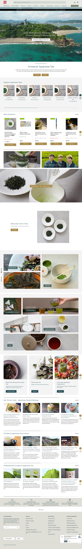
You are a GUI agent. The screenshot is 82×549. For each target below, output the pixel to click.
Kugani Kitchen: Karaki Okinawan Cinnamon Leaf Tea (40, 134)
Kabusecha (22, 97)
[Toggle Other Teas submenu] (38, 5)
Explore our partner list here (60, 9)
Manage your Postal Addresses (54, 529)
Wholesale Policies (70, 520)
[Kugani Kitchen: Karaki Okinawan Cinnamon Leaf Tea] (41, 124)
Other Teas (35, 5)
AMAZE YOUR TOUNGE (49, 329)
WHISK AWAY (47, 285)
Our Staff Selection (35, 186)
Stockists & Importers (71, 529)
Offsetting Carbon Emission (31, 529)
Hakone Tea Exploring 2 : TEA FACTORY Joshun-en (69, 448)
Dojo (75, 504)
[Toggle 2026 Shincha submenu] (10, 5)
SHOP (10, 345)
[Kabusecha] (21, 90)
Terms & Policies (51, 518)
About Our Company (30, 520)
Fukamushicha (60, 97)
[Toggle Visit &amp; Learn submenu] (60, 5)
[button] (78, 2)
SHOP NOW (14, 229)
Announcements (51, 534)
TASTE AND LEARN (30, 310)
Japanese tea (70, 503)
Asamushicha (47, 97)
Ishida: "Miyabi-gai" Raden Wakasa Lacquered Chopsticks (56, 134)
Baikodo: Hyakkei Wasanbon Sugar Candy (25, 133)
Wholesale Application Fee (72, 525)
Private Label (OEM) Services (72, 527)
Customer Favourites (47, 186)
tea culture (75, 503)
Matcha (29, 5)
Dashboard (64, 5)
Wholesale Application (71, 523)
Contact (27, 527)
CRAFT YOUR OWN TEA (11, 267)
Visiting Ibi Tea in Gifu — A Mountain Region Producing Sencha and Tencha (12, 449)
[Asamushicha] (47, 90)
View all (76, 114)
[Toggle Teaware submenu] (44, 5)
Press (27, 525)
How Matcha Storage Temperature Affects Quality (49, 480)
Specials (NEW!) (15, 5)
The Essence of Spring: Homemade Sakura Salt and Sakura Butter (69, 416)
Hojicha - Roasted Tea (73, 98)
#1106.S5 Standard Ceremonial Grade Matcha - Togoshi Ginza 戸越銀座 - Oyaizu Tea (10, 134)
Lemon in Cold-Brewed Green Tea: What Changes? (31, 480)
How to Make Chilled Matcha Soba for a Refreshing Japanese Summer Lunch (12, 416)
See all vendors (31, 505)
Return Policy (50, 523)
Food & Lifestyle (49, 5)
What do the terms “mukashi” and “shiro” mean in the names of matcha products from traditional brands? (69, 482)
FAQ (49, 532)
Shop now (35, 391)
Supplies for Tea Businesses (72, 532)
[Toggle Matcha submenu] (31, 5)
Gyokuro (9, 97)
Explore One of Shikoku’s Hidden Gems (41, 39)
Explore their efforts (11, 391)
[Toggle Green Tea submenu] (26, 5)
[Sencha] (34, 90)
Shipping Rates (51, 520)
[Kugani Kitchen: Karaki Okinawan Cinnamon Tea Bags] (71, 124)
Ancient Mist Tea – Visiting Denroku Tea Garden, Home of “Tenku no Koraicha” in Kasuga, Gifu (31, 450)
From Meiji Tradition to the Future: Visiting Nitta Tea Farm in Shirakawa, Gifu (50, 449)
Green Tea (23, 5)
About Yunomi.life (29, 518)
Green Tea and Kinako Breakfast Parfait (48, 415)
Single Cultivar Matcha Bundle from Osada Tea (12, 480)
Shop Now (45, 74)
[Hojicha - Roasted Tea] (72, 90)
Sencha (35, 97)
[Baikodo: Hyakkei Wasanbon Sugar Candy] (26, 124)
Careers (27, 523)
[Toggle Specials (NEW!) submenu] (19, 5)
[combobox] (39, 2)
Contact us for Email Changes (54, 527)
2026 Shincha (6, 5)
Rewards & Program (52, 525)
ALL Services (69, 518)
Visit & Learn (56, 5)
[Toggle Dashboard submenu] (67, 5)
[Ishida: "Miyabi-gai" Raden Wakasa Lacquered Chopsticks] (56, 124)
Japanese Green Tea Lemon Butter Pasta (30, 415)
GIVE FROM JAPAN (10, 329)
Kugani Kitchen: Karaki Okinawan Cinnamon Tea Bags (71, 134)
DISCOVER (9, 285)
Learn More (37, 74)
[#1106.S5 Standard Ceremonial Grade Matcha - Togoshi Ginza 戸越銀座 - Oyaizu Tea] (10, 124)
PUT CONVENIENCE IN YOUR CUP (12, 312)
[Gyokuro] (9, 90)
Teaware (42, 5)
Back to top (41, 509)
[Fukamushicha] (60, 90)
